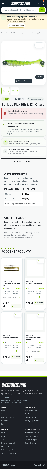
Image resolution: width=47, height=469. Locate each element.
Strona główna (5, 33)
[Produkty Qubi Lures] (40, 261)
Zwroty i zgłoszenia (32, 420)
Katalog (15, 33)
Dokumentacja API (8, 443)
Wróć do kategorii (25, 161)
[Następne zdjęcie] (42, 63)
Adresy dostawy (31, 410)
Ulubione (4, 420)
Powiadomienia (30, 417)
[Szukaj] (42, 9)
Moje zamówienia (7, 417)
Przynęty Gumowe (39, 33)
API (2, 440)
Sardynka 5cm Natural (10, 338)
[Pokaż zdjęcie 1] (5, 91)
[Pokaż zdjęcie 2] (15, 91)
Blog (3, 436)
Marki (3, 433)
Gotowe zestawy (7, 414)
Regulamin (5, 446)
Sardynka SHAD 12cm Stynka (33, 338)
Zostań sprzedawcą (32, 433)
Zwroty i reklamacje (8, 453)
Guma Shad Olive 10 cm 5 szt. (11, 284)
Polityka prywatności (9, 450)
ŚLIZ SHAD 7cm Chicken (34, 284)
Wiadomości (29, 414)
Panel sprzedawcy (31, 436)
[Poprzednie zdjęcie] (4, 63)
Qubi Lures (29, 281)
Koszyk (3, 424)
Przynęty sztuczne (25, 33)
